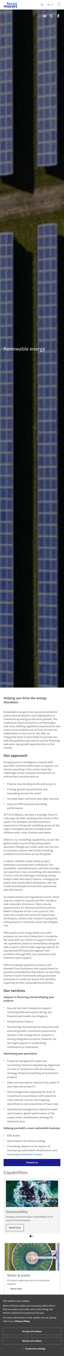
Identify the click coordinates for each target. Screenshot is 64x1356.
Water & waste (18, 1275)
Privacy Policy (22, 1321)
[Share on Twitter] (51, 15)
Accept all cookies (32, 1331)
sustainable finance (30, 1154)
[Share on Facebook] (58, 15)
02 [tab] (33, 1236)
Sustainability (17, 1211)
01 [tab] (30, 1236)
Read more (15, 1227)
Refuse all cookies (32, 1340)
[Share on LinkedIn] (44, 15)
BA (48, 4)
